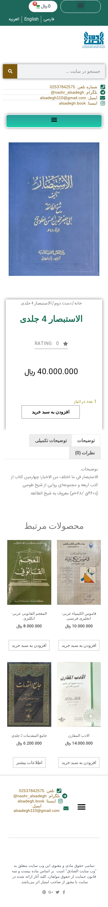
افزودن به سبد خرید (50, 412)
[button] (81, 5)
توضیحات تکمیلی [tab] (51, 440)
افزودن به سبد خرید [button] (79, 645)
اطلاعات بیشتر (29, 762)
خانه (78, 303)
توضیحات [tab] (86, 440)
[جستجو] (10, 71)
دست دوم (62, 303)
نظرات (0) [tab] (85, 452)
